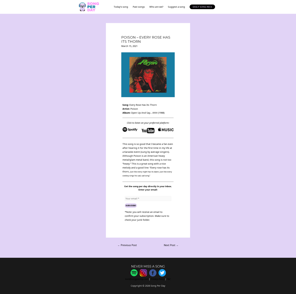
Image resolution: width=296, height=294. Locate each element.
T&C (169, 279)
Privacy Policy (157, 279)
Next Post (171, 245)
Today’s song (121, 6)
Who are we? (156, 6)
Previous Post (127, 245)
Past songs (139, 6)
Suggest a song (176, 6)
